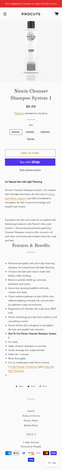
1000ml (45, 132)
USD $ (29, 434)
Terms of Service (31, 415)
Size (31, 125)
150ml (31, 139)
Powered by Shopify (31, 446)
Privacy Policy (31, 420)
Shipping (19, 113)
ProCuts (31, 14)
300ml (16, 132)
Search (31, 410)
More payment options (30, 170)
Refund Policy (31, 425)
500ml (30, 132)
